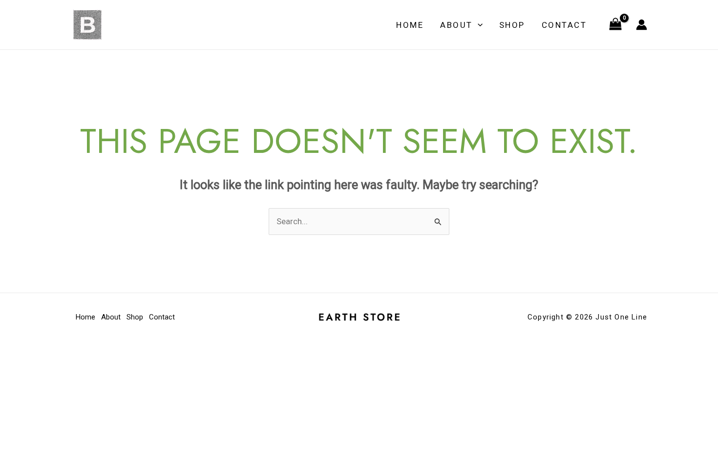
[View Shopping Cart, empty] (615, 25)
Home (409, 25)
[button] (478, 24)
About (456, 25)
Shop (512, 25)
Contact (564, 25)
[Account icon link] (641, 24)
